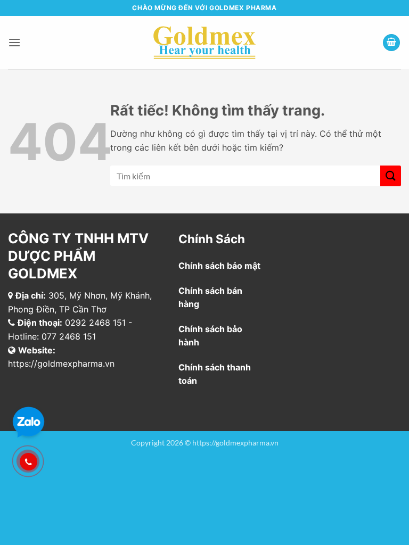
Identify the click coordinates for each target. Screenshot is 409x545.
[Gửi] (390, 176)
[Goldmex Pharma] (204, 42)
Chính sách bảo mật (219, 265)
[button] (14, 42)
